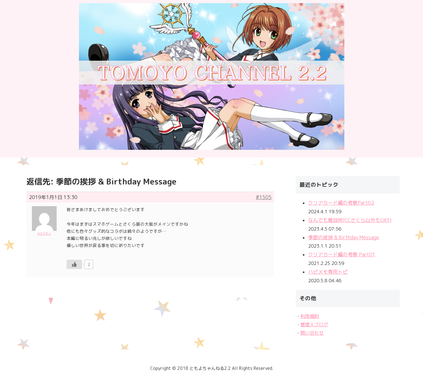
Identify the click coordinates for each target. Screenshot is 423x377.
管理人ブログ (314, 324)
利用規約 (309, 316)
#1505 (264, 197)
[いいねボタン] (74, 264)
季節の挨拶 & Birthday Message (343, 237)
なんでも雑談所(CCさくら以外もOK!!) (349, 220)
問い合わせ (312, 333)
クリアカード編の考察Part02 (341, 202)
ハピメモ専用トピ (328, 271)
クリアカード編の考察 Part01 (341, 254)
